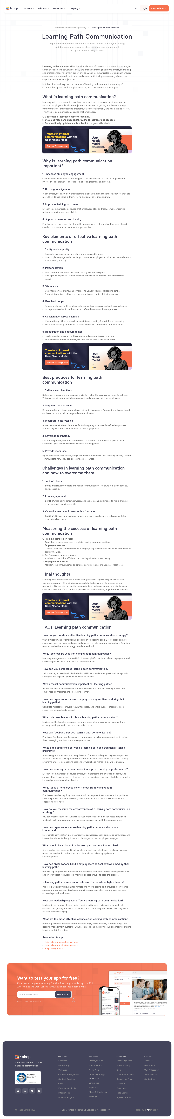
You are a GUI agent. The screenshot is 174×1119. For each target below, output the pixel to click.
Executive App (96, 1065)
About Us (148, 1060)
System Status (124, 1097)
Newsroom (149, 1065)
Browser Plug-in (66, 1097)
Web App (62, 1070)
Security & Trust (125, 1079)
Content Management (68, 1074)
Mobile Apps (64, 1065)
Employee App (96, 1060)
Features (62, 1060)
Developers (122, 1088)
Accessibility (103, 1110)
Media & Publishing (98, 1092)
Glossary (121, 1083)
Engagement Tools (67, 1088)
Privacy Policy (123, 1065)
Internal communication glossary (61, 945)
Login (144, 8)
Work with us (150, 1074)
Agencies (93, 1087)
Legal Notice (68, 1110)
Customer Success (126, 1074)
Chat (60, 1083)
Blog (119, 1070)
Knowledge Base (124, 1060)
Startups (93, 1096)
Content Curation (66, 1079)
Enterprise (94, 1083)
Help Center (122, 1092)
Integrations (64, 1092)
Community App (97, 1074)
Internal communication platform (61, 942)
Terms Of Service (85, 1110)
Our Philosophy (151, 1070)
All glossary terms (54, 948)
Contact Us (149, 1079)
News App (94, 1070)
